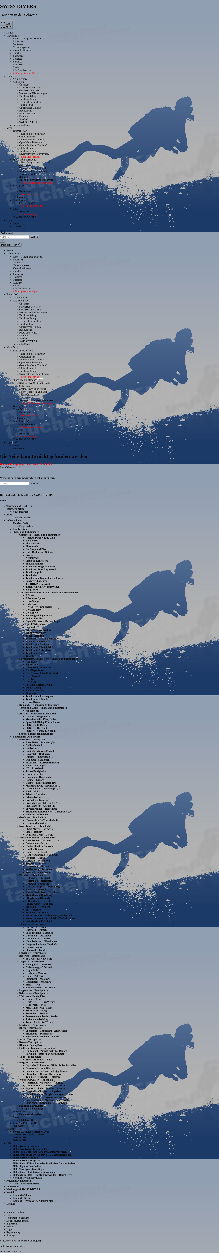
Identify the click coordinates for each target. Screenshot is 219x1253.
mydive (30, 555)
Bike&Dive (32, 664)
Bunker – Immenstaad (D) (40, 756)
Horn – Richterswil (36, 889)
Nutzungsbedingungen (18, 1180)
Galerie (10, 1128)
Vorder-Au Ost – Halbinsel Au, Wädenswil (49, 915)
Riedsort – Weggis (35, 857)
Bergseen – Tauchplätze (32, 1062)
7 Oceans (30, 595)
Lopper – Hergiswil (36, 852)
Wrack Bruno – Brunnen (39, 872)
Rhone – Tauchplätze (30, 1045)
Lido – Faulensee (35, 947)
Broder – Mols (33, 999)
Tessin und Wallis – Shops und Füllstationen (43, 707)
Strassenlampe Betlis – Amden (42, 1016)
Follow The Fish (34, 618)
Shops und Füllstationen (25, 159)
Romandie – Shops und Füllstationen (39, 705)
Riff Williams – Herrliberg (40, 901)
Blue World (32, 540)
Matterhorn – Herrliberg (39, 895)
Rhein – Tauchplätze (30, 1027)
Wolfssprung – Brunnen (39, 869)
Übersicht (24, 84)
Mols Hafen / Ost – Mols (39, 1007)
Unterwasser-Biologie (30, 107)
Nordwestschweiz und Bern (33, 171)
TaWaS (30, 656)
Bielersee (17, 58)
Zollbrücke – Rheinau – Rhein (42, 1036)
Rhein (16, 67)
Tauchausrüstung (27, 99)
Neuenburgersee (21, 47)
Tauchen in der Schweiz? (32, 133)
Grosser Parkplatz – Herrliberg (43, 886)
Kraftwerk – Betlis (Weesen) (41, 1002)
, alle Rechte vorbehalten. (13, 1246)
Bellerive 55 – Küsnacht (38, 878)
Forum (9, 76)
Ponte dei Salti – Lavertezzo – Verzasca (47, 1097)
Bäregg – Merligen (36, 927)
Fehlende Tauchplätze (31, 1105)
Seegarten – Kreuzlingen (39, 800)
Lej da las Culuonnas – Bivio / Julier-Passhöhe (51, 1065)
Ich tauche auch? (27, 148)
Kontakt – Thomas (23, 1195)
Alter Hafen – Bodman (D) (40, 742)
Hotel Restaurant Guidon (39, 552)
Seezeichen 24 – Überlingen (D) (42, 803)
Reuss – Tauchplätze (30, 1042)
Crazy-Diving (33, 702)
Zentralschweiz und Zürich (32, 168)
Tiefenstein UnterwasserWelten (42, 586)
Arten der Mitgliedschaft (26, 1183)
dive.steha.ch (33, 543)
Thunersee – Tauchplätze (33, 924)
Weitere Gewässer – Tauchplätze (37, 1079)
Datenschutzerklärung (17, 1220)
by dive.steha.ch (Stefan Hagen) (24, 1240)
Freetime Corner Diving (39, 684)
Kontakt (10, 1192)
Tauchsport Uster (35, 653)
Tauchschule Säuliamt (38, 644)
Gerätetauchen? (27, 136)
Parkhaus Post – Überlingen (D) (43, 788)
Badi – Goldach (34, 745)
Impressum (12, 1186)
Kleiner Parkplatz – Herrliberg (42, 892)
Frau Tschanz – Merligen (39, 932)
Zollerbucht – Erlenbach (39, 921)
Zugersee (17, 61)
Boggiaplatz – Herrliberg (39, 880)
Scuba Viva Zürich (36, 632)
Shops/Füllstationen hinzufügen (36, 733)
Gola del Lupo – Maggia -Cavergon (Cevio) (49, 1094)
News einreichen (22, 517)
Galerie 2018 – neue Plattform (29, 1134)
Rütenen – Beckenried (38, 860)
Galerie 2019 (19, 1137)
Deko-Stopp (32, 601)
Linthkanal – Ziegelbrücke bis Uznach (46, 1051)
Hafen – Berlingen (35, 765)
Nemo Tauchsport (35, 690)
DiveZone (31, 681)
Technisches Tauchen (30, 102)
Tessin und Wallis (28, 174)
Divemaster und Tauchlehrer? (34, 154)
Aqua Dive (31, 661)
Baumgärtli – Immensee (38, 964)
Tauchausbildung (28, 96)
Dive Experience (34, 670)
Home (9, 32)
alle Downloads (27, 203)
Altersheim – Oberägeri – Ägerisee (44, 1082)
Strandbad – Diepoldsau (39, 1033)
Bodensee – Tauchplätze (32, 739)
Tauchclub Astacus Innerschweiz (43, 638)
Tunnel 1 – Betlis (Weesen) (40, 1022)
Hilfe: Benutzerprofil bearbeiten (30, 1149)
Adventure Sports (35, 598)
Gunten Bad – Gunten (38, 938)
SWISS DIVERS (18, 6)
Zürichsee (18, 53)
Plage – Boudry (34, 831)
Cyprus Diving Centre (38, 716)
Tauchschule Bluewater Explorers (44, 578)
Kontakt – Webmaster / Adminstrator (33, 1200)
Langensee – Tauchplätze (33, 953)
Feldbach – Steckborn (38, 759)
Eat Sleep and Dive (36, 549)
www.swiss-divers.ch (17, 1212)
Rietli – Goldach (34, 791)
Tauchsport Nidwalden (38, 650)
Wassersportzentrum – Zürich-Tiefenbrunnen (51, 918)
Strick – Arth (33, 984)
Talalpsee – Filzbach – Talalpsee (43, 1077)
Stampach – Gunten (36, 950)
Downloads (19, 200)
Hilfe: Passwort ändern (25, 1157)
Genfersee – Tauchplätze (32, 817)
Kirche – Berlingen (36, 774)
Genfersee (18, 44)
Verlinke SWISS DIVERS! (27, 1177)
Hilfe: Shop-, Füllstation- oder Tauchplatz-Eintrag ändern (44, 1163)
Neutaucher (32, 557)
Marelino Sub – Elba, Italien (41, 719)
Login (9, 220)
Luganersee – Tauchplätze (33, 990)
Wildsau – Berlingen (37, 814)
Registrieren (19, 226)
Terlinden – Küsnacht (37, 912)
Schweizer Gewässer (29, 87)
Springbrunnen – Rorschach (41, 808)
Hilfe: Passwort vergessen (26, 1160)
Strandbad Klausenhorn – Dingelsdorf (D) (49, 811)
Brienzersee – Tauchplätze (33, 993)
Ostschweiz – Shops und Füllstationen (39, 534)
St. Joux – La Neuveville (39, 958)
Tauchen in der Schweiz (18, 15)
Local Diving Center (37, 624)
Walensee (17, 64)
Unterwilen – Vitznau (37, 866)
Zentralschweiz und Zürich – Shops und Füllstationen (48, 592)
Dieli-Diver (32, 604)
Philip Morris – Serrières (39, 829)
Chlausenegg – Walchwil (39, 967)
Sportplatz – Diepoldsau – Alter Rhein (46, 1030)
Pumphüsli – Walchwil (38, 978)
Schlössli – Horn (34, 797)
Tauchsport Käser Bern (38, 699)
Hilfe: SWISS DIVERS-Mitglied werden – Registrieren (42, 1175)
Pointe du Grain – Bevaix (39, 834)
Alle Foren (18, 81)
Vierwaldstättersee (22, 50)
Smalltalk (24, 119)
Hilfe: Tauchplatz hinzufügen (28, 1169)
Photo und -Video (28, 113)
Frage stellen (26, 526)
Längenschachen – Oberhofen (42, 944)
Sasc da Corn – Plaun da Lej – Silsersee (47, 1071)
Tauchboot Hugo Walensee (40, 566)
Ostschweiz (25, 165)
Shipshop (31, 693)
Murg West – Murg (36, 1010)
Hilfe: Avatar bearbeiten (26, 1146)
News (16, 188)
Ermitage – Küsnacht (37, 883)
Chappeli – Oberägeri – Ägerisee (43, 1091)
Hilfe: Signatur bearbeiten (27, 1166)
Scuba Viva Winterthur (38, 630)
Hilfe (9, 1143)
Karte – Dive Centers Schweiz (34, 162)
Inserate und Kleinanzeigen (33, 93)
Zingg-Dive (32, 589)
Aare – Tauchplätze (30, 1039)
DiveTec (30, 679)
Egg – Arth (32, 970)
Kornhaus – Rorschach (38, 777)
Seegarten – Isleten (36, 863)
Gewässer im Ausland (30, 90)
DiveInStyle (32, 612)
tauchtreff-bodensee (36, 581)
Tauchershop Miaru (36, 641)
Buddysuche (25, 110)
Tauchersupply (34, 572)
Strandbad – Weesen (37, 1013)
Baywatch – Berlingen (38, 754)
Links (16, 208)
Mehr (9, 128)
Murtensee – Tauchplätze (33, 1025)
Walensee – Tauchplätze (32, 996)
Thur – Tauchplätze (30, 1056)
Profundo (31, 627)
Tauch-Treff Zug (35, 635)
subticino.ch (32, 710)
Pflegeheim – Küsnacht (38, 898)
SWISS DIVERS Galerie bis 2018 (31, 1131)
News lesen (25, 191)
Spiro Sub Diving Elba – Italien (43, 722)
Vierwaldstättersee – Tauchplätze (37, 837)
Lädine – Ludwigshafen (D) (41, 782)
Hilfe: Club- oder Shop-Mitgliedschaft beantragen (40, 1151)
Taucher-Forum (15, 508)
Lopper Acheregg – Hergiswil (42, 854)
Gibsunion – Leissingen (38, 935)
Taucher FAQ (20, 130)
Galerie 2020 (19, 1140)
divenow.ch (32, 546)
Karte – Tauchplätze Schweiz (27, 38)
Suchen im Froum (22, 125)
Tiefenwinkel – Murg (37, 1019)
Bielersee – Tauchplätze (32, 955)
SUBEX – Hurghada (37, 728)
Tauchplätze (12, 35)
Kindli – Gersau (34, 849)
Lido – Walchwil (34, 976)
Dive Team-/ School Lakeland (42, 673)
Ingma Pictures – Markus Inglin (43, 621)
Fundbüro (24, 116)
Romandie (24, 177)
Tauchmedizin (26, 104)
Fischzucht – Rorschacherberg (42, 762)
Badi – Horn (32, 748)
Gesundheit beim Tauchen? (33, 145)
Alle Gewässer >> (22, 70)
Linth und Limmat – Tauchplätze (37, 1048)
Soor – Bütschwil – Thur (39, 1059)
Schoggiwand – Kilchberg (40, 904)
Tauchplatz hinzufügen (31, 1108)
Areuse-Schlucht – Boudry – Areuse (45, 1088)
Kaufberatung (20, 197)
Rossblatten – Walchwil (38, 981)
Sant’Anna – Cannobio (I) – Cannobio (46, 1102)
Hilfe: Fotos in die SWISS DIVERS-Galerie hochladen (42, 1154)
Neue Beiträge (20, 79)
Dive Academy (33, 609)
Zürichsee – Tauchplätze (32, 875)
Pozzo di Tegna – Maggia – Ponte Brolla (47, 1100)
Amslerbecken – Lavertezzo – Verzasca (47, 1085)
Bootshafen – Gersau (37, 843)
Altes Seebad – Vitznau (38, 840)
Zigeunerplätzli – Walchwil (40, 987)
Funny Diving (33, 687)
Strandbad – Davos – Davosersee (43, 1074)
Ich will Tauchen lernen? (31, 139)
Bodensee (18, 41)
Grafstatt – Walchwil (37, 973)
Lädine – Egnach (35, 780)
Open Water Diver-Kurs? (32, 142)
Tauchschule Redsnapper (39, 696)
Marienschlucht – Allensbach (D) (43, 785)
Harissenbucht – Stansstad (40, 846)
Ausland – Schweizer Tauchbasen (36, 179)
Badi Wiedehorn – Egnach (40, 751)
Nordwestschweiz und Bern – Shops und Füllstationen (48, 658)
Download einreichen (30, 1114)
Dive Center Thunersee (38, 667)
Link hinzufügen (28, 1120)
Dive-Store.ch (33, 676)
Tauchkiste (32, 575)
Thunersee (18, 55)
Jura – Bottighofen (36, 771)
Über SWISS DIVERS (24, 217)
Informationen (14, 520)
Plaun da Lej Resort (37, 560)
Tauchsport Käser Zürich (39, 647)
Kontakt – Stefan (22, 1198)
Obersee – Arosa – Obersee (40, 1068)
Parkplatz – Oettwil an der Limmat (45, 1053)
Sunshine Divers (34, 563)
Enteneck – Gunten (36, 929)
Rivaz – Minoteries (36, 823)
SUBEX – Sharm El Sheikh (41, 731)
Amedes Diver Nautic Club (40, 537)
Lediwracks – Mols (36, 1004)
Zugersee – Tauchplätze (32, 961)
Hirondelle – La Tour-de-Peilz (42, 820)
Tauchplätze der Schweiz (26, 736)
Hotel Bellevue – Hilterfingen (41, 941)
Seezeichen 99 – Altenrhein (40, 805)
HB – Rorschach (35, 768)
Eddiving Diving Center (39, 615)
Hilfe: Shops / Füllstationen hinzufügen (34, 1172)
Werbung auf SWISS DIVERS (23, 1189)
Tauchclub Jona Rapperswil (41, 569)
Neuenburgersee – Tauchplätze (36, 826)
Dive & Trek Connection (39, 607)
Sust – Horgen (33, 909)
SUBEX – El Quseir (36, 725)
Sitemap (10, 1203)
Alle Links (24, 211)
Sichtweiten (19, 1126)
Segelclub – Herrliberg (38, 906)
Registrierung (13, 1232)
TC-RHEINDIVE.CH (38, 583)
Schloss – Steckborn (36, 794)
